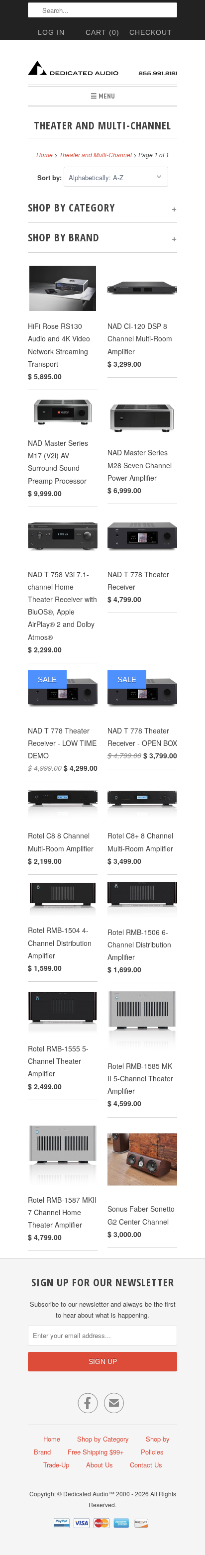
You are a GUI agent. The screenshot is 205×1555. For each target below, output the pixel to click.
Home (51, 1439)
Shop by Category (103, 1439)
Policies (152, 1451)
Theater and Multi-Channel (102, 125)
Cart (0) (102, 32)
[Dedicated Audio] (102, 66)
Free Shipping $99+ (96, 1451)
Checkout (150, 32)
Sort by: (50, 177)
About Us (99, 1464)
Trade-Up (56, 1464)
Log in (51, 32)
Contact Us (146, 1464)
